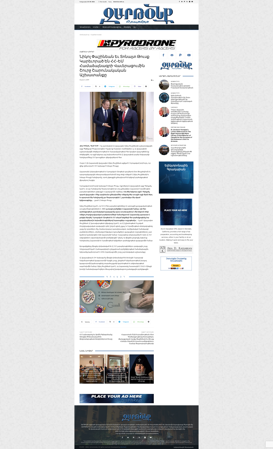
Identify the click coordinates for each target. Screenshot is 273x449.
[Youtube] (192, 1)
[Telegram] (189, 1)
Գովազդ (116, 277)
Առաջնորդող (175, 81)
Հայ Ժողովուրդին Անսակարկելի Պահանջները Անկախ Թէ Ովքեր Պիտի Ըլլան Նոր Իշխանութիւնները (181, 151)
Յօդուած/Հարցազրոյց (178, 145)
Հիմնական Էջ (84, 35)
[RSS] (187, 1)
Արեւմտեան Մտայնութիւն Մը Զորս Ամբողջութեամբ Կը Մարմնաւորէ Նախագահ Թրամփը (181, 99)
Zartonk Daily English (178, 127)
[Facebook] (179, 1)
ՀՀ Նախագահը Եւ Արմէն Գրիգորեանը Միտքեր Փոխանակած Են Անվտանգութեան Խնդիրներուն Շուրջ (96, 337)
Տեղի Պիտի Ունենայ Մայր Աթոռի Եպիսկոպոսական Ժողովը (142, 379)
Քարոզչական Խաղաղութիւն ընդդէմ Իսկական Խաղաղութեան (182, 86)
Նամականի (174, 107)
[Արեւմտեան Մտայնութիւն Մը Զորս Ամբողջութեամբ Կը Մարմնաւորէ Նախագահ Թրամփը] (164, 98)
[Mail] (182, 1)
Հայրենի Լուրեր (96, 35)
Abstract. (123, 447)
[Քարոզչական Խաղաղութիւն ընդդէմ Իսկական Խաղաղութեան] (164, 85)
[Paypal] (184, 1)
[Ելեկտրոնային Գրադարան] (176, 178)
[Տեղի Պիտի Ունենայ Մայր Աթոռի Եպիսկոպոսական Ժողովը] (141, 369)
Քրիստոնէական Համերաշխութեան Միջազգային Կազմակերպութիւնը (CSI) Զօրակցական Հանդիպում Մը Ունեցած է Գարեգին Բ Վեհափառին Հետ (116, 374)
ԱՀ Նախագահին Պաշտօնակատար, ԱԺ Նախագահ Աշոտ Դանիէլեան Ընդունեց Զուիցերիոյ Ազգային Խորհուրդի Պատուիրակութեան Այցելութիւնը (91, 374)
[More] (146, 86)
